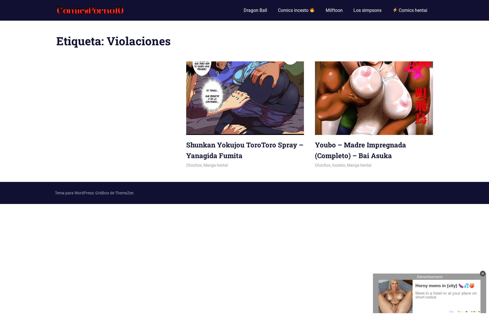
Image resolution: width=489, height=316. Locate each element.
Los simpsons (367, 10)
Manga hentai (215, 165)
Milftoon (334, 10)
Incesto (338, 165)
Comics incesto (294, 10)
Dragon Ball (255, 10)
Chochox (194, 165)
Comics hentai (412, 10)
